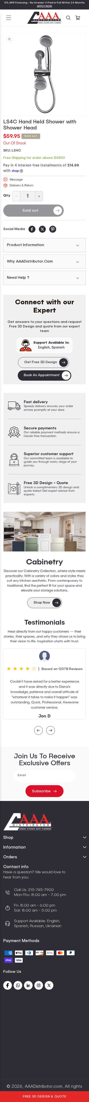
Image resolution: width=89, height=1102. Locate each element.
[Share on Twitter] (42, 229)
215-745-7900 (40, 890)
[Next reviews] (50, 731)
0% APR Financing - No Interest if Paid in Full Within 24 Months (44, 3)
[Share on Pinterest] (52, 229)
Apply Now (44, 6)
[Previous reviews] (38, 731)
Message (16, 179)
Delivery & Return (21, 185)
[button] (8, 18)
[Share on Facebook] (32, 229)
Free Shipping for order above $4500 (34, 158)
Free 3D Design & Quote (44, 1096)
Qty (6, 195)
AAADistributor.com (43, 1086)
